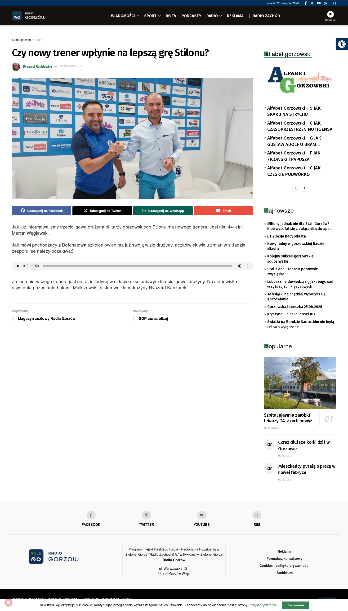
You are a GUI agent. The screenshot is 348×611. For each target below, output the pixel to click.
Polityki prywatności (262, 604)
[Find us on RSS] (325, 3)
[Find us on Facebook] (306, 3)
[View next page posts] (304, 188)
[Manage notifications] (8, 602)
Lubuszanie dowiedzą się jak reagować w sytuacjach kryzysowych (300, 284)
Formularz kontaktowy (285, 558)
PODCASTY (191, 15)
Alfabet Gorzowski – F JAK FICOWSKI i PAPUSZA (293, 156)
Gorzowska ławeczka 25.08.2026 (294, 307)
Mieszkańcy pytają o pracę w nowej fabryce (306, 469)
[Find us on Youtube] (201, 515)
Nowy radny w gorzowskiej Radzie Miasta (295, 246)
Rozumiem (295, 605)
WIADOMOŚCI (123, 15)
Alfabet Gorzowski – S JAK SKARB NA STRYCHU (294, 111)
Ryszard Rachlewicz (37, 66)
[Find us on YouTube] (319, 3)
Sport (39, 39)
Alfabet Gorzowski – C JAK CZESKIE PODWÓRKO (294, 171)
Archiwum (285, 572)
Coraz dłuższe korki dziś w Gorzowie (304, 445)
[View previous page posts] (295, 188)
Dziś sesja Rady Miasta (286, 236)
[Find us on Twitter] (312, 3)
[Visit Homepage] (35, 16)
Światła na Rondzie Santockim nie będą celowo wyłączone (300, 324)
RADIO (212, 15)
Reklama (284, 551)
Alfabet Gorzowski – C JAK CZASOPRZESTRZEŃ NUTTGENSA (299, 126)
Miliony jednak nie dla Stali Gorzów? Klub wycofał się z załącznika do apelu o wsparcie (300, 227)
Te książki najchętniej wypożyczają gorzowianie (296, 297)
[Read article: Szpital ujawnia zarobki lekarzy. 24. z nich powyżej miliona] (300, 383)
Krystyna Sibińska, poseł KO (291, 314)
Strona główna (21, 39)
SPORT (150, 15)
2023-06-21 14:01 (72, 66)
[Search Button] (334, 3)
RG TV (171, 15)
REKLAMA (235, 15)
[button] (342, 44)
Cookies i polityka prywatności (284, 565)
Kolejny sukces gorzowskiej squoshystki (290, 259)
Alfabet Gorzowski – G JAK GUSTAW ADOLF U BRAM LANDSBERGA (294, 141)
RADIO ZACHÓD (266, 15)
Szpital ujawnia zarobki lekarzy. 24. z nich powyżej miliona (290, 418)
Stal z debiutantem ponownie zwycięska (292, 271)
